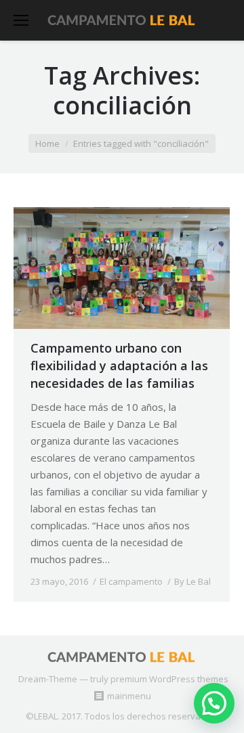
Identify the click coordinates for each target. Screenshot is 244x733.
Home (47, 143)
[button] (214, 703)
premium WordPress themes (169, 679)
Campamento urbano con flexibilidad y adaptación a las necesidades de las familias (119, 365)
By (192, 581)
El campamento (131, 581)
